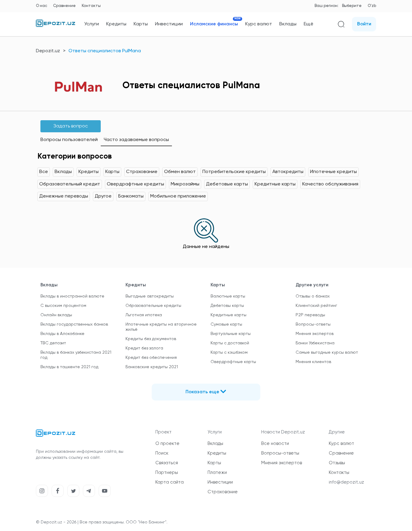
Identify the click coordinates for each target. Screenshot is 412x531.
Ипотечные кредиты (333, 171)
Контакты (91, 6)
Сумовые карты (226, 324)
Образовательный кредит (69, 184)
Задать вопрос (70, 126)
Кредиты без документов (150, 339)
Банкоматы (131, 196)
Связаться (166, 463)
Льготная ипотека (143, 315)
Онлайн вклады (56, 315)
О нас (41, 6)
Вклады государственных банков (74, 324)
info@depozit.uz (346, 482)
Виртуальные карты (231, 334)
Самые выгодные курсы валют (327, 352)
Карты (141, 24)
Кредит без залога (144, 348)
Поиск (161, 453)
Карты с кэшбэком (229, 352)
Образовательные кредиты (153, 306)
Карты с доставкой (230, 343)
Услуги (91, 24)
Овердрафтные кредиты (135, 184)
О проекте (167, 443)
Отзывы (337, 463)
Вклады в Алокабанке (62, 334)
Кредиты (116, 24)
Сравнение (64, 6)
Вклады (287, 24)
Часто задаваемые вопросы (136, 139)
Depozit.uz (48, 51)
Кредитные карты (275, 184)
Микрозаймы (185, 184)
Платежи (217, 472)
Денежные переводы (63, 196)
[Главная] (55, 25)
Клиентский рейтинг (316, 306)
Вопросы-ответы (313, 324)
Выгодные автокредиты (149, 296)
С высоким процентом (63, 306)
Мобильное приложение (178, 196)
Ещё (308, 24)
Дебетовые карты (227, 184)
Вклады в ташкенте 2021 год (69, 367)
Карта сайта (169, 482)
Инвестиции (169, 24)
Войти (364, 24)
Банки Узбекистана (315, 343)
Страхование (141, 171)
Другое (103, 196)
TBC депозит (53, 343)
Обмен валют (180, 171)
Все (43, 171)
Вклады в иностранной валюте (72, 296)
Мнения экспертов (315, 334)
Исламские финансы (214, 24)
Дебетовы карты (227, 306)
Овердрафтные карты (233, 362)
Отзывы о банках (313, 296)
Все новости (275, 443)
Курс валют (258, 24)
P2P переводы (310, 315)
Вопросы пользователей (69, 139)
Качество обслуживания (330, 184)
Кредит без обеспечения (151, 358)
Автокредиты (287, 171)
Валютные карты (228, 296)
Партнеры (166, 472)
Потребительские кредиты (234, 171)
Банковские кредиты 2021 (151, 367)
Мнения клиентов (313, 362)
